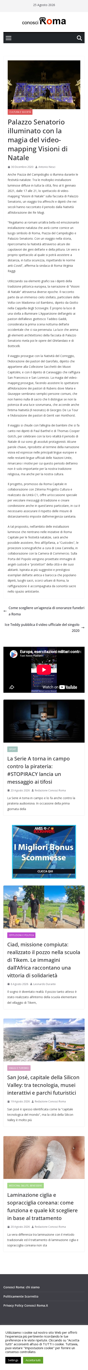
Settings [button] (13, 1360)
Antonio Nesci (46, 167)
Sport (12, 749)
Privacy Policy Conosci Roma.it (25, 1305)
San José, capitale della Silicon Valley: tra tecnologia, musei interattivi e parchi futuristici (43, 1085)
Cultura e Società (20, 111)
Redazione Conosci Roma (50, 790)
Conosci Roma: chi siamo (21, 1287)
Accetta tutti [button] (33, 1360)
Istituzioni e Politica (21, 935)
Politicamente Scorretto (20, 1296)
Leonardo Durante (44, 984)
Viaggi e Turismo (19, 1068)
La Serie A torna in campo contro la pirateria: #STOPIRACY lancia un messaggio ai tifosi (38, 770)
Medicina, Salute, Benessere (25, 1185)
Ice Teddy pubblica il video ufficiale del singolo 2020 (42, 627)
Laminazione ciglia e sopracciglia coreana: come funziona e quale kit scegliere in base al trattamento (42, 1206)
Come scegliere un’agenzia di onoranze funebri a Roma (46, 610)
